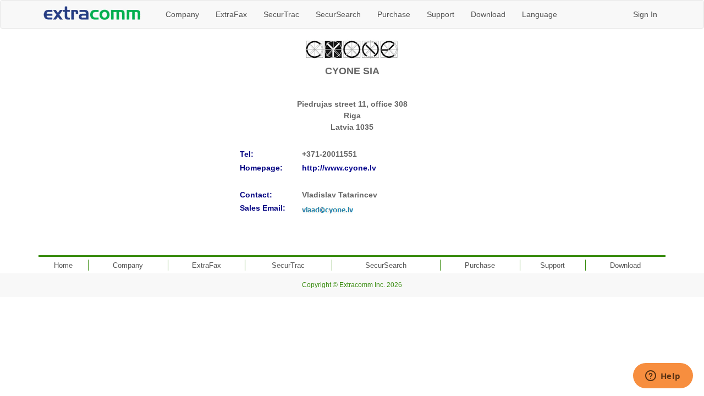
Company (182, 14)
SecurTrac (281, 14)
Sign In (645, 14)
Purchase (393, 14)
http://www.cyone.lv (339, 167)
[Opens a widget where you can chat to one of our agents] (662, 377)
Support (440, 14)
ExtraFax (231, 14)
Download (488, 14)
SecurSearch (338, 14)
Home (63, 265)
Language (539, 14)
